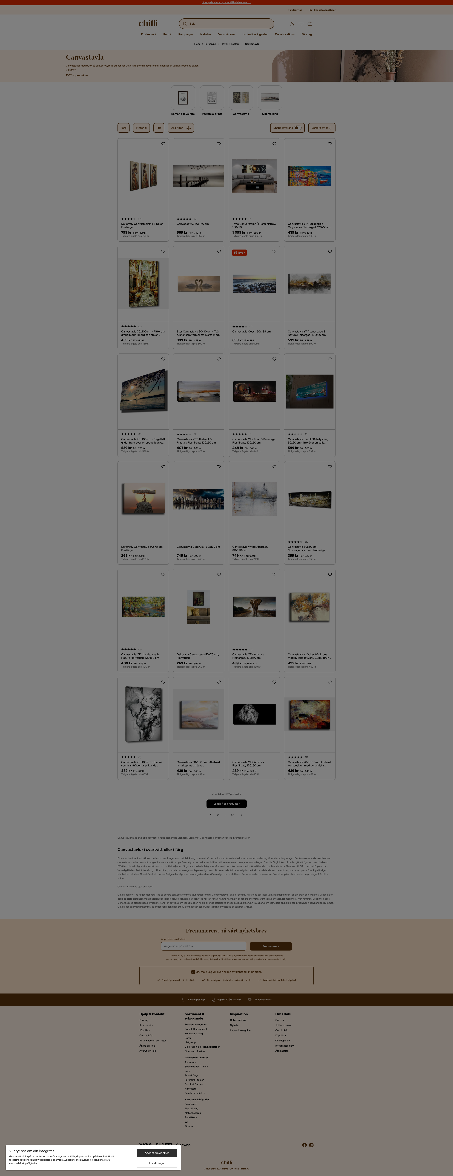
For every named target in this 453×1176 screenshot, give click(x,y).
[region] (93, 1157)
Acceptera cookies (157, 1153)
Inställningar (157, 1163)
